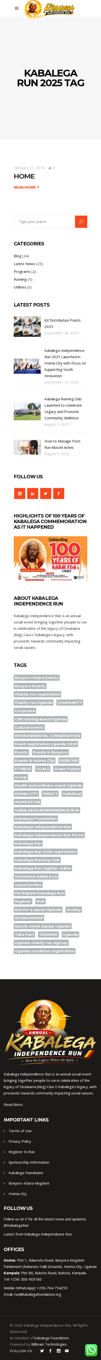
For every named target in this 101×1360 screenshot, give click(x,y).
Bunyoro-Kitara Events (37, 677)
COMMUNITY (69, 702)
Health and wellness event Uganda (48, 785)
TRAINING (48, 934)
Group (21, 777)
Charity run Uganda (33, 702)
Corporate (25, 711)
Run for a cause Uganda (38, 909)
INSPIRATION (27, 802)
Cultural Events (29, 727)
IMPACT (50, 793)
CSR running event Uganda (41, 719)
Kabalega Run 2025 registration (45, 851)
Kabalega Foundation (36, 818)
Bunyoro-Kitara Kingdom (29, 1183)
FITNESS (23, 768)
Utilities (20, 287)
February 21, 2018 (29, 167)
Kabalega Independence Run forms (49, 835)
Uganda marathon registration (45, 951)
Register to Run (22, 1151)
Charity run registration (37, 694)
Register (23, 901)
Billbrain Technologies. (49, 1344)
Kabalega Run (28, 843)
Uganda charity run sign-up (41, 942)
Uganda (70, 934)
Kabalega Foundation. (51, 1337)
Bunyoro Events (30, 686)
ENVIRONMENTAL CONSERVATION (47, 735)
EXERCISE (68, 760)
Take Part (24, 934)
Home (24, 176)
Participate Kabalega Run (39, 893)
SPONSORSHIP (29, 918)
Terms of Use (20, 1130)
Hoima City (18, 1193)
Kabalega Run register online (43, 868)
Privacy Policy (20, 1141)
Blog (17, 255)
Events (21, 752)
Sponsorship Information (29, 1162)
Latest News (24, 263)
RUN (40, 901)
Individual (72, 793)
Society (73, 909)
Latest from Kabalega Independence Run (38, 1234)
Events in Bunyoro (50, 752)
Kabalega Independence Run (43, 826)
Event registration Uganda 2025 (46, 744)
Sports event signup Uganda (43, 926)
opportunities (28, 884)
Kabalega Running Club (37, 860)
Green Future (67, 768)
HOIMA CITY (26, 793)
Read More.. (14, 1104)
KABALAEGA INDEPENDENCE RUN (47, 810)
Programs (22, 271)
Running (20, 279)
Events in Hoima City (34, 760)
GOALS (42, 768)
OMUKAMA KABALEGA (36, 876)
